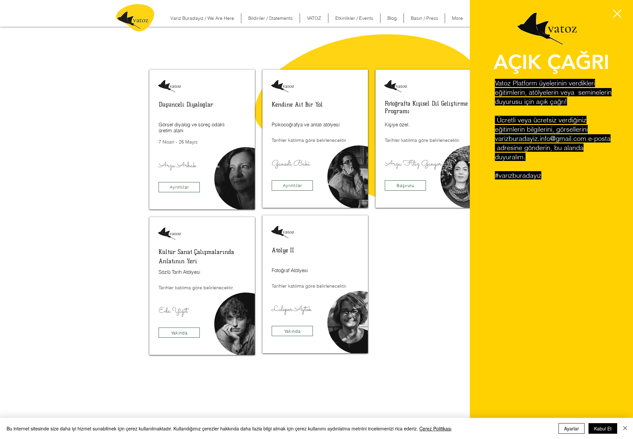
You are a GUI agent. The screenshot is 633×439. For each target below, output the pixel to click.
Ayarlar (571, 428)
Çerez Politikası (435, 428)
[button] (617, 14)
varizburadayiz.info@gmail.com (540, 138)
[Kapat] (625, 428)
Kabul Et (603, 428)
